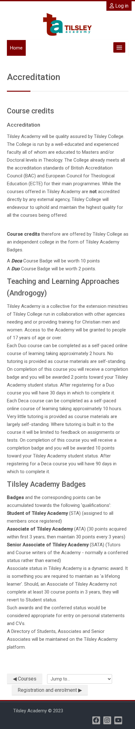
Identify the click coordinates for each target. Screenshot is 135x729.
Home (16, 48)
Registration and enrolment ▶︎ (50, 690)
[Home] (67, 24)
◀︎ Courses (24, 679)
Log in (121, 6)
